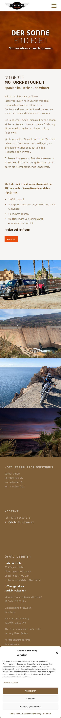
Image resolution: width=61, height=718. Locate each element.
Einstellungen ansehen (30, 706)
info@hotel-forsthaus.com (19, 521)
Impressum (47, 713)
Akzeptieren (30, 691)
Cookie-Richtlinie (16, 713)
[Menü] (52, 5)
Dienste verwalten (11, 682)
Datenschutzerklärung (32, 713)
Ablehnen (30, 698)
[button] (56, 652)
